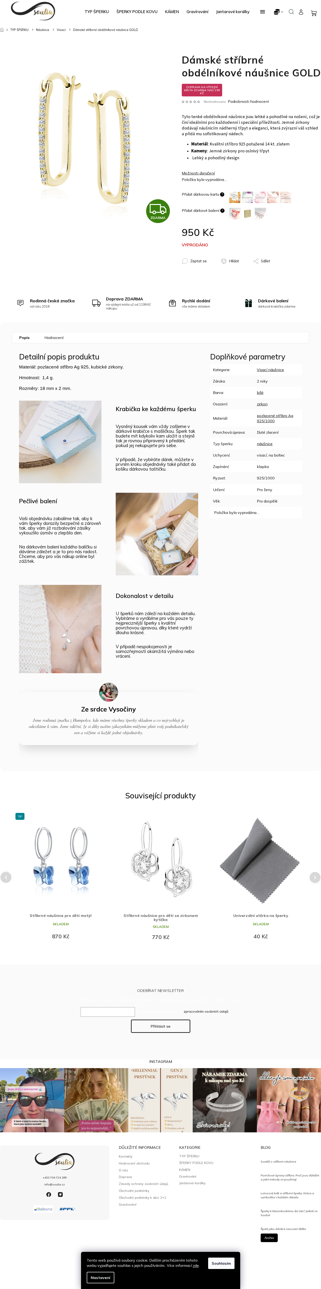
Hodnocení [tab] (53, 337)
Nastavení (100, 1277)
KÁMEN (184, 1170)
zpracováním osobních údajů (206, 1011)
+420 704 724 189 (55, 1177)
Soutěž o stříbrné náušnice (278, 1161)
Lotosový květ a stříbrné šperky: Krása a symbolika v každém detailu (287, 1195)
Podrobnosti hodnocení (248, 101)
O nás (123, 1170)
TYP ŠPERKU (189, 1156)
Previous (5, 877)
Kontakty (126, 1156)
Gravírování (127, 1204)
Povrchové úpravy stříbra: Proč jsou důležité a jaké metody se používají (290, 1177)
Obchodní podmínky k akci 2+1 (142, 1197)
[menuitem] (97, 11)
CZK (278, 12)
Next (315, 877)
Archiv (269, 1238)
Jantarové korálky (192, 1183)
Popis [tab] (24, 337)
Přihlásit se (160, 1026)
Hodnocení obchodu (134, 1163)
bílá (260, 392)
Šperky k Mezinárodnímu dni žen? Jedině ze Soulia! (289, 1213)
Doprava (125, 1177)
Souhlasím (221, 1263)
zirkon (262, 404)
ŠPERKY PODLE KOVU (196, 1163)
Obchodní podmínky (134, 1191)
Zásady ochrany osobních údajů (143, 1184)
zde (196, 1265)
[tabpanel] (60, 877)
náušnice (265, 443)
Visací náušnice (270, 369)
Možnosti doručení (198, 173)
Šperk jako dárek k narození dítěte (283, 1229)
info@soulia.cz (54, 1184)
